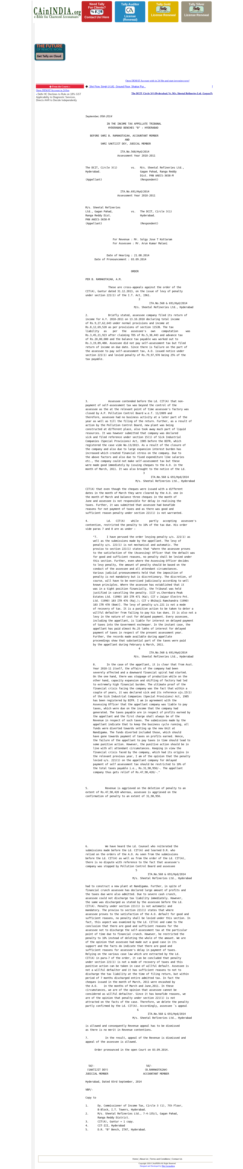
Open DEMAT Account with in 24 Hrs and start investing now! (157, 80)
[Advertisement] (15, 57)
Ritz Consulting (168, 1166)
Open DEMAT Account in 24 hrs (52, 90)
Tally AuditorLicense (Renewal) (130, 12)
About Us (144, 1159)
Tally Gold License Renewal (163, 10)
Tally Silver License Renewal (196, 10)
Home (135, 1159)
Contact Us (177, 1159)
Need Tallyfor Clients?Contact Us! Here (96, 10)
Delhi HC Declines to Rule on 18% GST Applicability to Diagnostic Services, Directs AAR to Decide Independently (58, 97)
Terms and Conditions (160, 1159)
